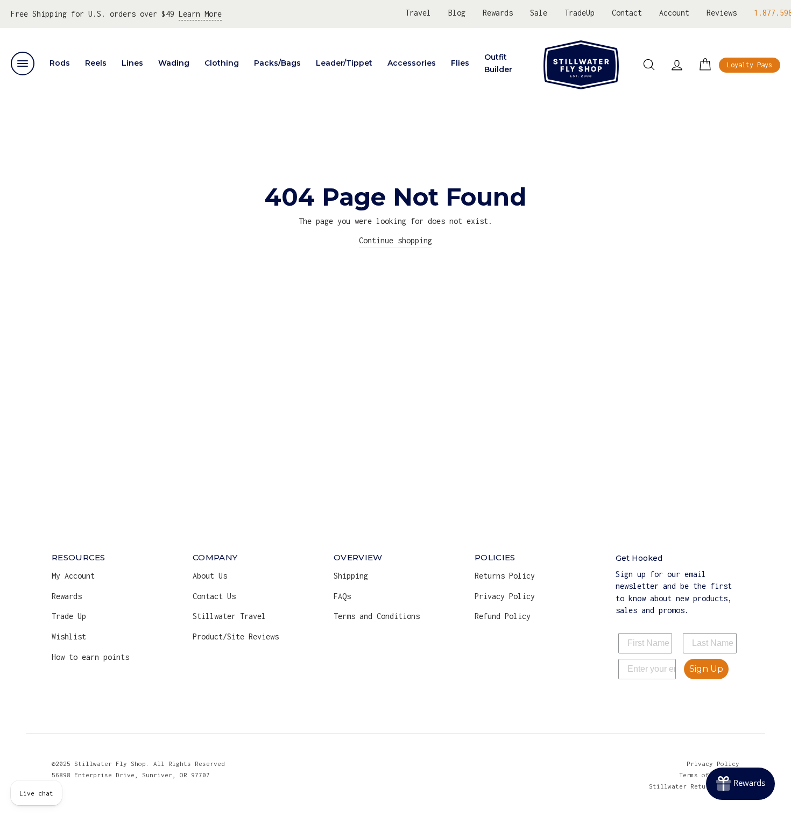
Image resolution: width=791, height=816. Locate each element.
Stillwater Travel (229, 616)
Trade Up (69, 616)
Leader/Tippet (344, 63)
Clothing (221, 63)
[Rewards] (740, 784)
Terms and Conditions (377, 616)
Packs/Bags (277, 63)
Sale (538, 12)
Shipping (351, 575)
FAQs (342, 596)
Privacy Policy (505, 596)
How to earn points (90, 657)
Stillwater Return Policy (694, 786)
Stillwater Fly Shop (581, 64)
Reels (96, 63)
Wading (173, 63)
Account (674, 12)
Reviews (722, 12)
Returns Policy (505, 575)
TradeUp (579, 12)
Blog (456, 12)
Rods (60, 63)
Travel (418, 12)
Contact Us (214, 596)
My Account (73, 575)
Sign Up (706, 669)
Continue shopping (395, 240)
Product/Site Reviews (236, 636)
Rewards (498, 12)
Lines (132, 63)
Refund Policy (503, 616)
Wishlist (69, 636)
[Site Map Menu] (22, 63)
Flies (460, 63)
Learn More (200, 13)
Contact (627, 12)
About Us (210, 575)
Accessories (411, 63)
